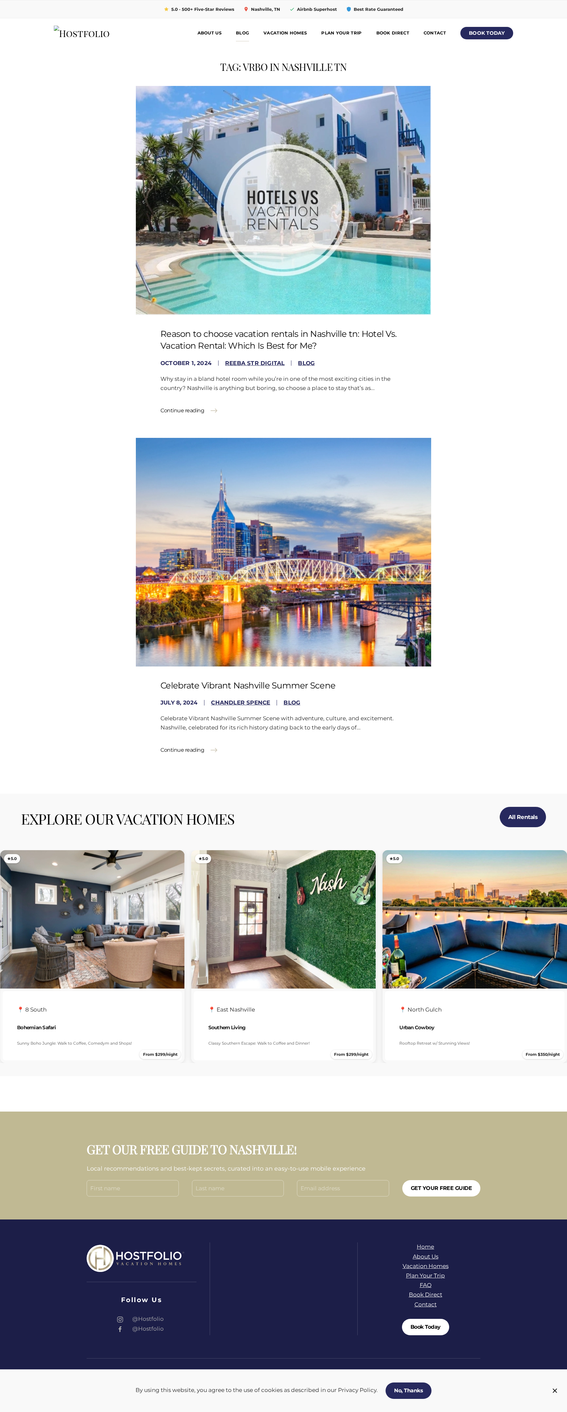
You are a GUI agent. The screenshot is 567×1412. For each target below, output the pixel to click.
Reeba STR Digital (254, 363)
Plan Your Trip (341, 33)
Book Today (487, 33)
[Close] (555, 1390)
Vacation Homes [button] (285, 33)
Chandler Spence (240, 702)
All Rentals (523, 817)
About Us (209, 33)
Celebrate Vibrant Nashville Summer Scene (247, 685)
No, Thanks (408, 1390)
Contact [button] (435, 33)
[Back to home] (100, 33)
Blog (242, 33)
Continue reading (182, 410)
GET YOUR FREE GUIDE (441, 1188)
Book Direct (392, 33)
